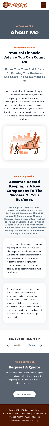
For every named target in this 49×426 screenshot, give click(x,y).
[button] (8, 345)
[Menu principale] (43, 5)
